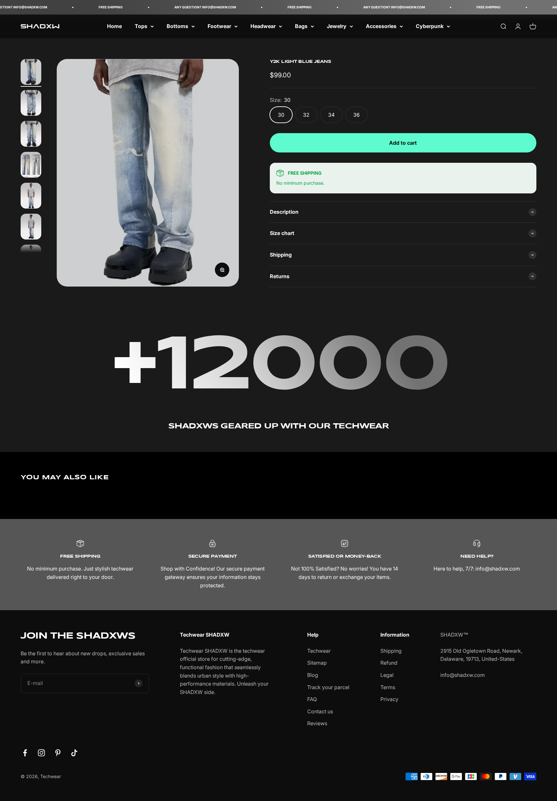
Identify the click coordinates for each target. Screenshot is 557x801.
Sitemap (317, 662)
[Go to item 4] (31, 166)
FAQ (312, 699)
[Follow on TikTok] (74, 752)
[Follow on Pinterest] (58, 752)
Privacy (389, 699)
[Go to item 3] (31, 135)
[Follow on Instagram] (41, 752)
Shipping (391, 651)
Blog (312, 675)
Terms (387, 687)
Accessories (381, 26)
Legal (387, 675)
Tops (141, 26)
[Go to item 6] (31, 227)
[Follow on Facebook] (25, 752)
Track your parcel (328, 687)
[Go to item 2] (31, 104)
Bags (301, 26)
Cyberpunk (430, 26)
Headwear (263, 26)
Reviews (317, 723)
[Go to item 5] (31, 196)
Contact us (320, 711)
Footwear (219, 26)
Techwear (319, 651)
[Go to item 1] (31, 73)
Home (114, 26)
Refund (388, 662)
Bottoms (177, 26)
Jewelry (337, 26)
